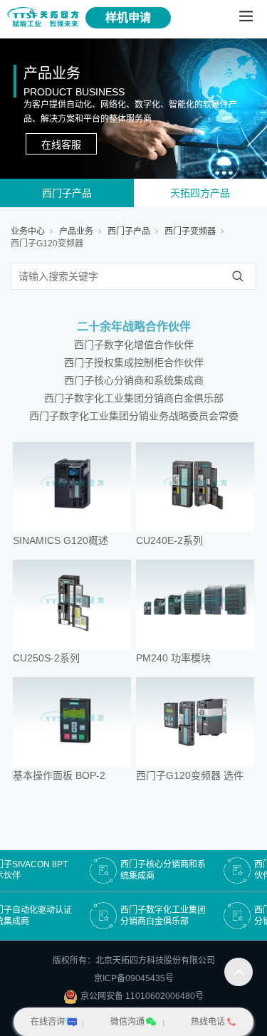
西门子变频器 (190, 231)
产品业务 (76, 231)
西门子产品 (67, 193)
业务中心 (28, 231)
